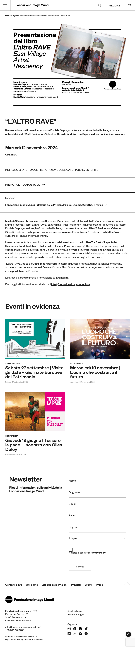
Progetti (76, 585)
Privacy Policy (98, 553)
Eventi (88, 585)
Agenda (16, 16)
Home (8, 16)
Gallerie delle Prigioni (54, 585)
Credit (41, 640)
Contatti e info (13, 585)
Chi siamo (32, 585)
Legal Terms (10, 640)
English (81, 615)
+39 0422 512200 (14, 630)
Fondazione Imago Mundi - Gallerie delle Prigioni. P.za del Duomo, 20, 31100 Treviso (54, 205)
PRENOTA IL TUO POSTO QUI (23, 185)
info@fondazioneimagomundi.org (22, 627)
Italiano (71, 615)
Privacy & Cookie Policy (27, 640)
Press (99, 585)
